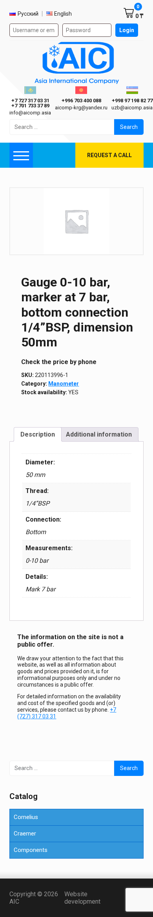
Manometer (63, 384)
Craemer (25, 833)
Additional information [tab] (99, 434)
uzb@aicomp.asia (132, 108)
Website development (95, 897)
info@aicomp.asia (30, 113)
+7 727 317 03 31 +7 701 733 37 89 (30, 103)
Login (126, 30)
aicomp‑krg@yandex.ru (81, 108)
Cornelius (26, 817)
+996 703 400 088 (81, 100)
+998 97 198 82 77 (132, 100)
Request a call (109, 155)
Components (30, 850)
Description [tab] (37, 434)
